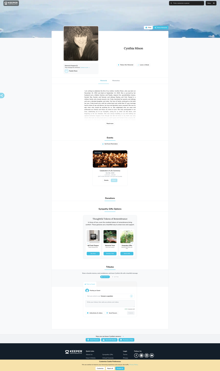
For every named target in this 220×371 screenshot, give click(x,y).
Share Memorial (162, 28)
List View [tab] (116, 277)
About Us (89, 355)
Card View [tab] (106, 277)
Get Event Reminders (111, 144)
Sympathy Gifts (107, 355)
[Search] (171, 3)
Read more (110, 123)
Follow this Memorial (126, 65)
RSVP (114, 180)
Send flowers (113, 313)
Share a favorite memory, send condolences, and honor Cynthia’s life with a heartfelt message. (110, 273)
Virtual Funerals (107, 358)
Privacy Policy (133, 365)
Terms (125, 355)
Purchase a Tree (128, 340)
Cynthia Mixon (133, 48)
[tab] (89, 284)
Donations (110, 198)
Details (106, 180)
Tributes (110, 267)
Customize (100, 368)
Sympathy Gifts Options (110, 209)
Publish (130, 313)
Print (149, 28)
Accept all (120, 368)
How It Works (90, 358)
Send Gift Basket (111, 340)
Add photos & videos (96, 313)
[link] (93, 243)
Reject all (110, 368)
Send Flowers (94, 340)
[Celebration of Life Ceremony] (110, 159)
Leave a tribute (144, 65)
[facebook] (136, 355)
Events (110, 138)
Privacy (125, 358)
